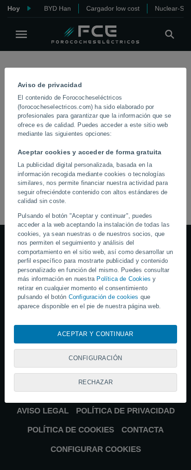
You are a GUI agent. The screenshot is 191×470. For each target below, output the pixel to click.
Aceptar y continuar (95, 333)
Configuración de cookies (104, 296)
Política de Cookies (123, 278)
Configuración (95, 358)
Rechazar (95, 382)
